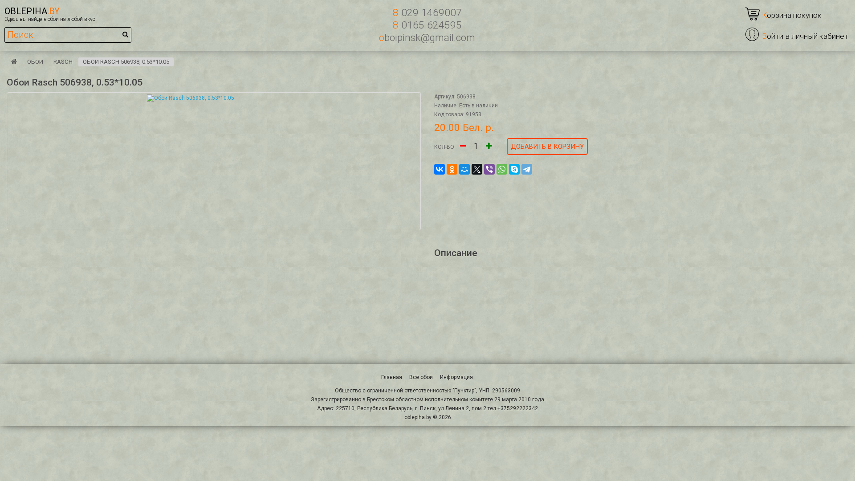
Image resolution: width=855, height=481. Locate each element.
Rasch (63, 61)
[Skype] (514, 169)
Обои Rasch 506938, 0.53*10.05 (126, 61)
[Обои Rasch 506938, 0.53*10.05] (214, 161)
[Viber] (489, 169)
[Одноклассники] (452, 169)
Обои (35, 61)
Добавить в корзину (547, 147)
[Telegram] (526, 169)
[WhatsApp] (502, 169)
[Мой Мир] (464, 169)
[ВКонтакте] (439, 169)
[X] (477, 169)
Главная (391, 377)
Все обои (421, 377)
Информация (456, 377)
